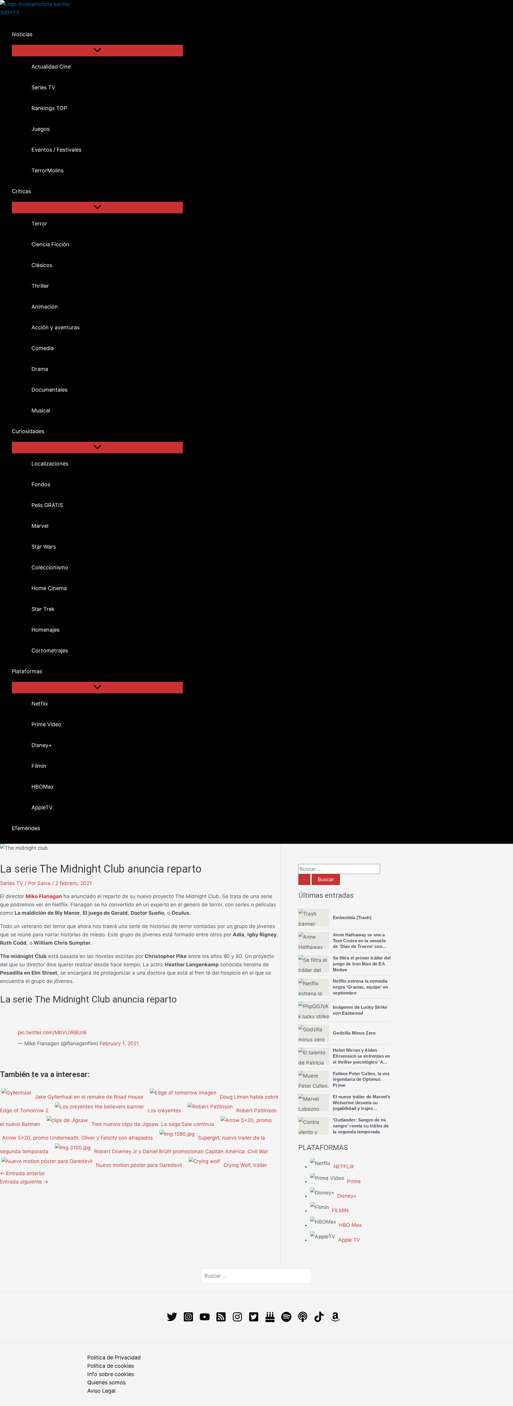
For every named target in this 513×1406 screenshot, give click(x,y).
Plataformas (27, 671)
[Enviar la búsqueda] (304, 879)
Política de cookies (110, 1366)
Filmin (38, 766)
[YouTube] (205, 1320)
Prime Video (46, 724)
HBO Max (350, 1225)
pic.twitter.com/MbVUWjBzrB (52, 1032)
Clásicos (41, 265)
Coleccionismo (49, 567)
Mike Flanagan (44, 896)
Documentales (49, 390)
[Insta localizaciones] (237, 1320)
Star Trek (43, 609)
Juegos (40, 129)
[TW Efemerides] (270, 1320)
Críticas (21, 191)
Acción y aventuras (55, 327)
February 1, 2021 (119, 1043)
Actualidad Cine (51, 66)
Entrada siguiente (24, 1182)
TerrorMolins (47, 170)
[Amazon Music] (335, 1320)
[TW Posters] (253, 1320)
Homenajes (45, 630)
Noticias (22, 34)
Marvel (39, 526)
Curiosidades (28, 431)
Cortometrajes (49, 650)
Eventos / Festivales (56, 150)
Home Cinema (49, 588)
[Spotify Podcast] (286, 1320)
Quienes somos (106, 1382)
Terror (39, 223)
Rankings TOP (49, 108)
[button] (36, 34)
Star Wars (43, 547)
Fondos (40, 484)
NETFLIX (343, 1167)
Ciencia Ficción (50, 244)
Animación (44, 307)
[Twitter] (172, 1320)
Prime (354, 1181)
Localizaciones (49, 463)
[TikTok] (319, 1320)
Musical (40, 410)
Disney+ (41, 745)
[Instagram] (188, 1320)
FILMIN (340, 1210)
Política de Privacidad (114, 1357)
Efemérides (26, 828)
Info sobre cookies (110, 1374)
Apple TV (349, 1240)
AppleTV (42, 807)
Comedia (42, 348)
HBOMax (42, 787)
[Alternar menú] (97, 50)
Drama (39, 369)
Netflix (39, 703)
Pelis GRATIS (47, 505)
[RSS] (221, 1320)
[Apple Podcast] (302, 1320)
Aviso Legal (101, 1391)
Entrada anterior (22, 1173)
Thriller (40, 286)
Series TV (43, 87)
